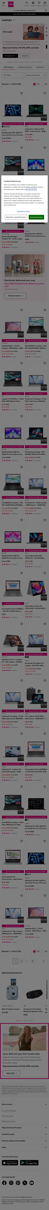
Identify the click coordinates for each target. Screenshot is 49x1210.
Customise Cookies (23, 211)
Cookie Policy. (31, 189)
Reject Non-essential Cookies (16, 217)
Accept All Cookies (36, 217)
